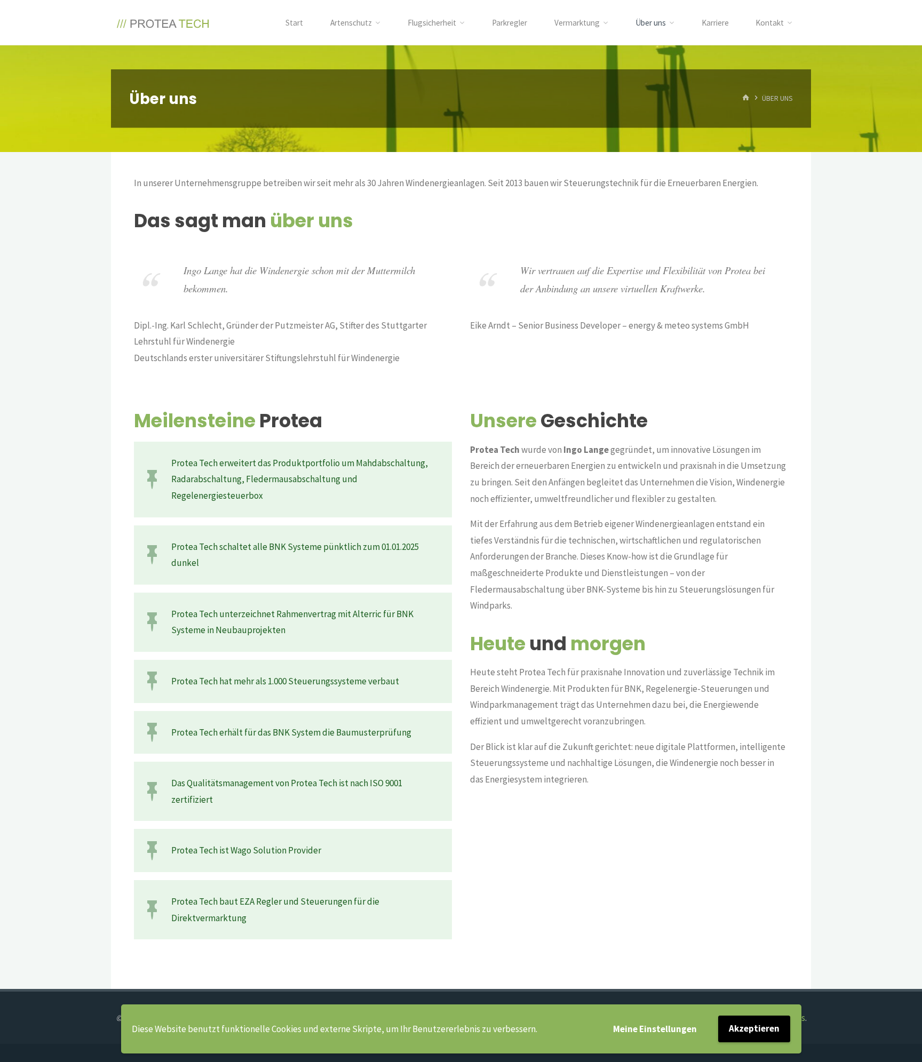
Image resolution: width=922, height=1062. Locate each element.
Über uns (650, 23)
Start (294, 23)
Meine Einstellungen (655, 1029)
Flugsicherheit (432, 23)
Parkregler (509, 23)
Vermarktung (577, 23)
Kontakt (770, 23)
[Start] (746, 98)
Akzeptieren (754, 1028)
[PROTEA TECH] (163, 22)
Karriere (715, 23)
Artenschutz (351, 23)
